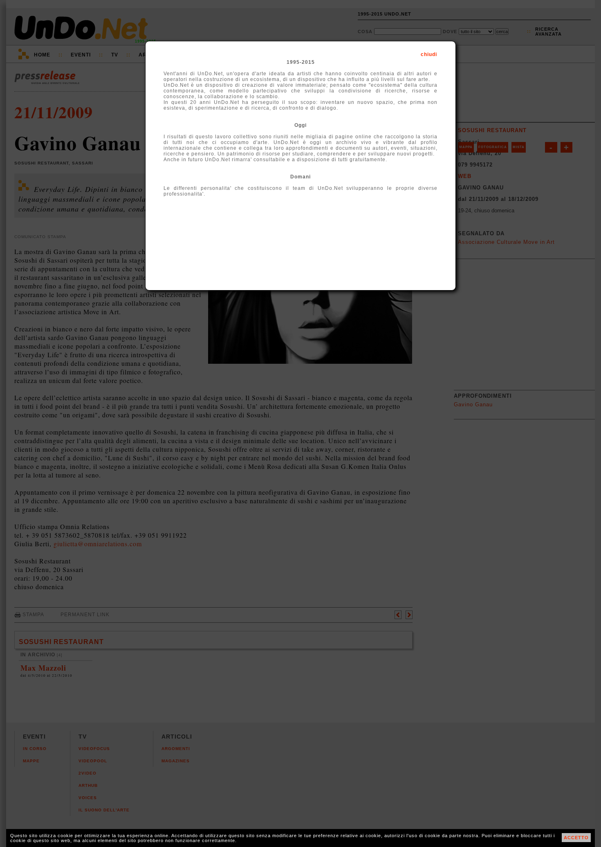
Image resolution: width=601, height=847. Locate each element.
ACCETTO (576, 837)
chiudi (429, 54)
